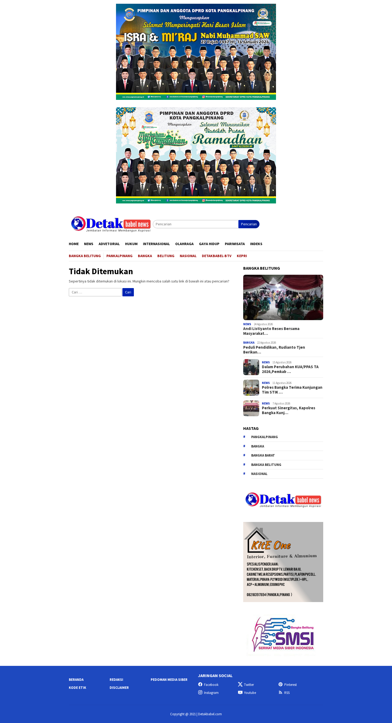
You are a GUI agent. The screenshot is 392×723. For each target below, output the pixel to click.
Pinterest (290, 684)
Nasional (259, 473)
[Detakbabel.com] (111, 223)
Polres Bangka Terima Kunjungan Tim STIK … (292, 390)
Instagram (211, 692)
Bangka (248, 342)
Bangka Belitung (266, 464)
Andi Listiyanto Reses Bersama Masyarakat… (271, 331)
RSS (287, 692)
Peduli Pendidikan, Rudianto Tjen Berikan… (274, 350)
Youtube (250, 692)
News (247, 324)
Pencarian (249, 224)
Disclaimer (119, 687)
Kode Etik (77, 687)
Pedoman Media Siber (169, 679)
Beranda (76, 679)
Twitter (249, 684)
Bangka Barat (263, 455)
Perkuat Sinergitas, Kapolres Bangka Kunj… (288, 410)
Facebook (211, 684)
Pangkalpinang (264, 437)
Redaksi (116, 679)
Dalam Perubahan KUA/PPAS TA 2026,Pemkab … (290, 369)
